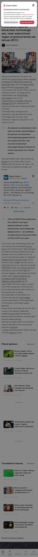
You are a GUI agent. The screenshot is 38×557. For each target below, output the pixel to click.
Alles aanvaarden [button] (27, 22)
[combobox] (33, 5)
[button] (11, 22)
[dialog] (19, 14)
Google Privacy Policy (28, 14)
